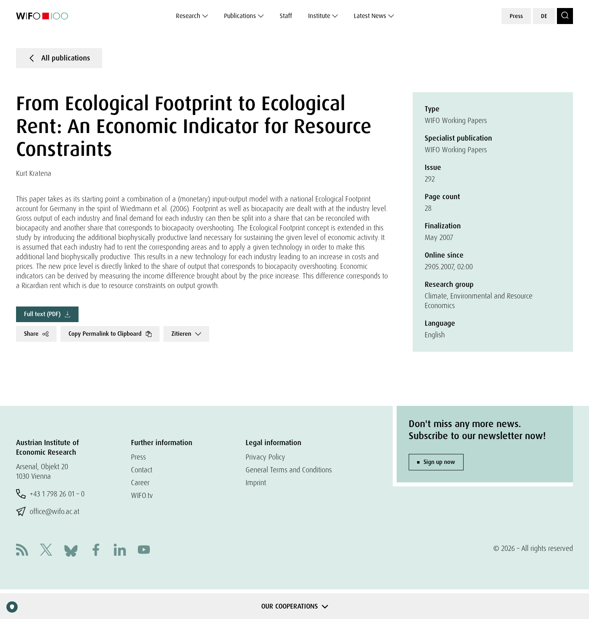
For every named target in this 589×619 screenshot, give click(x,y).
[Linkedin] (120, 551)
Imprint (256, 482)
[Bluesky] (71, 550)
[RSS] (22, 551)
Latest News (370, 16)
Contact (141, 469)
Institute (319, 16)
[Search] (565, 16)
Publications (240, 16)
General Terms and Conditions (289, 469)
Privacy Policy (265, 457)
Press (516, 16)
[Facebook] (96, 551)
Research (188, 16)
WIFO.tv (142, 495)
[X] (46, 551)
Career (140, 482)
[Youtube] (144, 551)
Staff (286, 16)
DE (544, 16)
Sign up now (439, 462)
